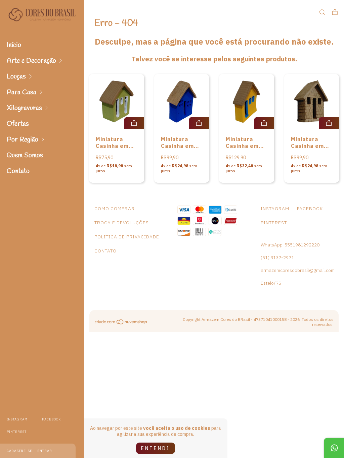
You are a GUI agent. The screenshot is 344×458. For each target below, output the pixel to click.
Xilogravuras (24, 108)
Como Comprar (114, 209)
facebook (51, 419)
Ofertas (18, 123)
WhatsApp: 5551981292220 (290, 245)
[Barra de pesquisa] (322, 12)
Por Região (22, 139)
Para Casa (21, 92)
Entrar (44, 451)
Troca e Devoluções (121, 223)
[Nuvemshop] (121, 323)
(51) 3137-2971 (277, 257)
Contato (18, 171)
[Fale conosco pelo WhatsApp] (334, 448)
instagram (17, 419)
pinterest (17, 432)
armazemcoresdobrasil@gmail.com (298, 270)
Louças (16, 76)
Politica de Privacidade (126, 237)
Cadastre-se (19, 451)
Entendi (155, 448)
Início (14, 45)
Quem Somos (25, 155)
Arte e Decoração (31, 60)
